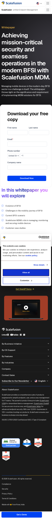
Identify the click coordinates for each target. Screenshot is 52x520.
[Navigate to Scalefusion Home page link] (11, 329)
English (42, 381)
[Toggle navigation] (48, 3)
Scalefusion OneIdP (41, 403)
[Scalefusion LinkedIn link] (5, 335)
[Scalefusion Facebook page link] (21, 335)
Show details (39, 265)
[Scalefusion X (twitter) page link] (24, 335)
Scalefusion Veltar (34, 406)
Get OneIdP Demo (24, 289)
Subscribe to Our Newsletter (16, 381)
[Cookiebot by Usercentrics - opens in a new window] (38, 237)
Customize (24, 280)
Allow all (26, 272)
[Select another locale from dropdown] (39, 3)
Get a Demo (22, 514)
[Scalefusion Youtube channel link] (14, 335)
